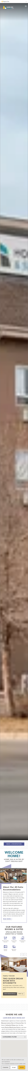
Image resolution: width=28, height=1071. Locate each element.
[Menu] (26, 6)
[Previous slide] (21, 954)
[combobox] (14, 1)
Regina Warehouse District (13, 1027)
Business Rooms (14, 950)
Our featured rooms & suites (14, 928)
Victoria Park (20, 1023)
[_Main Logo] (8, 10)
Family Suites (5, 950)
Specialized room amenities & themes (14, 933)
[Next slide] (25, 954)
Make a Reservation (14, 844)
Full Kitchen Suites (22, 941)
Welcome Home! (14, 854)
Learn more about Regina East (14, 1018)
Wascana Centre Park (7, 1023)
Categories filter (10, 1037)
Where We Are (14, 1014)
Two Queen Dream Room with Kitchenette (13, 980)
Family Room (9, 976)
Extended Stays (13, 941)
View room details (10, 994)
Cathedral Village (10, 1025)
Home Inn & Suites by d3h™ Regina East (14, 860)
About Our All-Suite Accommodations (13, 888)
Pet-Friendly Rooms (5, 941)
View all (20, 994)
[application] (14, 1064)
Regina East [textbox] (6, 1)
